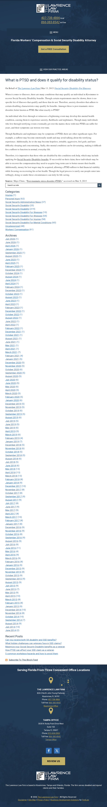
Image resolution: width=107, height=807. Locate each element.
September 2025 (13, 252)
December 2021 (13, 331)
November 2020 (13, 366)
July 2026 (10, 239)
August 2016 (11, 541)
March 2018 (11, 476)
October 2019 (12, 410)
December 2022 (13, 311)
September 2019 (13, 414)
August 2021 (11, 338)
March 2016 (11, 558)
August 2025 (11, 256)
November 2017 (13, 489)
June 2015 (10, 589)
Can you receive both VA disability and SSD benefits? (31, 640)
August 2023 (11, 297)
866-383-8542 (50, 22)
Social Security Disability (17, 205)
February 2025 (12, 266)
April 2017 (10, 513)
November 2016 (13, 531)
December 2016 (13, 527)
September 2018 (13, 455)
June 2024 (10, 280)
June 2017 (10, 506)
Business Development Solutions (65, 800)
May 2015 (10, 592)
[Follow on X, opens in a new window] (57, 751)
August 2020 (11, 376)
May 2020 (10, 386)
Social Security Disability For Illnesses (73, 88)
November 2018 (13, 448)
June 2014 (10, 630)
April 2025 (10, 263)
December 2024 (13, 270)
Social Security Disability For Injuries (23, 219)
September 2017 (13, 496)
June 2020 (10, 383)
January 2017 (12, 524)
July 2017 (10, 503)
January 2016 (12, 565)
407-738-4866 (50, 18)
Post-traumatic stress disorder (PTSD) (44, 180)
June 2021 (10, 342)
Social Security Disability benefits (33, 159)
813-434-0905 (54, 733)
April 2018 (10, 472)
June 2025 (10, 259)
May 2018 (10, 469)
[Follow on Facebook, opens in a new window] (49, 751)
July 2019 (10, 421)
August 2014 (11, 623)
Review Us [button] (53, 761)
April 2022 (10, 324)
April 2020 (10, 390)
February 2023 (12, 307)
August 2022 (11, 318)
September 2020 (13, 373)
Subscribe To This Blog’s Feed (23, 660)
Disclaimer (22, 800)
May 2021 (10, 345)
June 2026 (10, 242)
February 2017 (12, 520)
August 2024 (11, 277)
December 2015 (13, 568)
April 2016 (10, 554)
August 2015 (11, 582)
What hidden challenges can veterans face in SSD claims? (33, 643)
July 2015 (10, 585)
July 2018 (10, 462)
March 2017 (11, 517)
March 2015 (11, 599)
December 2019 (13, 404)
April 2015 (10, 596)
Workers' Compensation (17, 229)
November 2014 (13, 613)
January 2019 (12, 441)
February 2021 (12, 355)
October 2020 (12, 369)
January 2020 (12, 400)
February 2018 (12, 479)
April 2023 (10, 304)
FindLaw (85, 800)
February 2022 (12, 328)
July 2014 (10, 627)
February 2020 (12, 397)
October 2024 (12, 273)
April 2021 (10, 349)
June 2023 (10, 300)
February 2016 (12, 561)
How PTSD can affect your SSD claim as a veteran (29, 650)
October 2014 (12, 616)
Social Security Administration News (23, 202)
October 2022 (12, 314)
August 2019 (11, 417)
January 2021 (12, 359)
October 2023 (12, 294)
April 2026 (10, 246)
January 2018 (12, 482)
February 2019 (12, 438)
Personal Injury (12, 198)
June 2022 (10, 321)
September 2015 (13, 579)
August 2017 (11, 500)
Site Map (32, 800)
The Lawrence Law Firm (29, 88)
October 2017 (12, 493)
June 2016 (10, 548)
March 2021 (11, 352)
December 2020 (13, 362)
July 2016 (10, 544)
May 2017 (10, 510)
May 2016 (10, 551)
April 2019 (10, 431)
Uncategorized (12, 226)
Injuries (9, 195)
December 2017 (13, 486)
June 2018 (10, 465)
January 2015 (12, 606)
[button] (53, 32)
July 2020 (10, 379)
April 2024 (10, 283)
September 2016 (13, 537)
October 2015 (12, 575)
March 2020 (11, 393)
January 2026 (12, 249)
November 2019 (13, 407)
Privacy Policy (43, 800)
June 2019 (10, 424)
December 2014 (13, 609)
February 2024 (12, 287)
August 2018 (11, 458)
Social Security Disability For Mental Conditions (28, 222)
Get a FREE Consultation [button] (53, 49)
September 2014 (13, 620)
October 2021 (12, 335)
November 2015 (13, 572)
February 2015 (12, 603)
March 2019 (11, 434)
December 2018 (13, 445)
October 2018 (12, 452)
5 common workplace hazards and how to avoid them (31, 653)
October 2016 (12, 534)
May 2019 (10, 427)
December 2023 (13, 290)
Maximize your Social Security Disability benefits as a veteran (35, 646)
